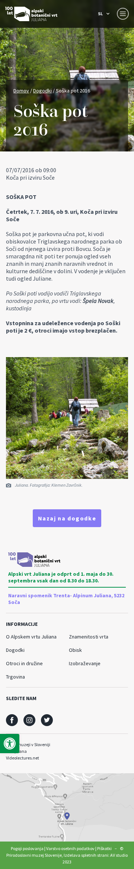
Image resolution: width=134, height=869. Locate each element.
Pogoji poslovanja (27, 848)
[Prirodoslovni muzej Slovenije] (31, 14)
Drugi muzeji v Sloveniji (28, 744)
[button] (9, 743)
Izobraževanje (84, 663)
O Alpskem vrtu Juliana (31, 636)
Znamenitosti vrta (88, 636)
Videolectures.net (22, 758)
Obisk (75, 650)
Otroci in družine (24, 663)
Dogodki (42, 90)
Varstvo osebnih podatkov (70, 848)
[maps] (67, 807)
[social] (12, 720)
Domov (21, 90)
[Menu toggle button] (123, 14)
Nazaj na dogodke (67, 518)
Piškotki (104, 848)
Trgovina (15, 676)
